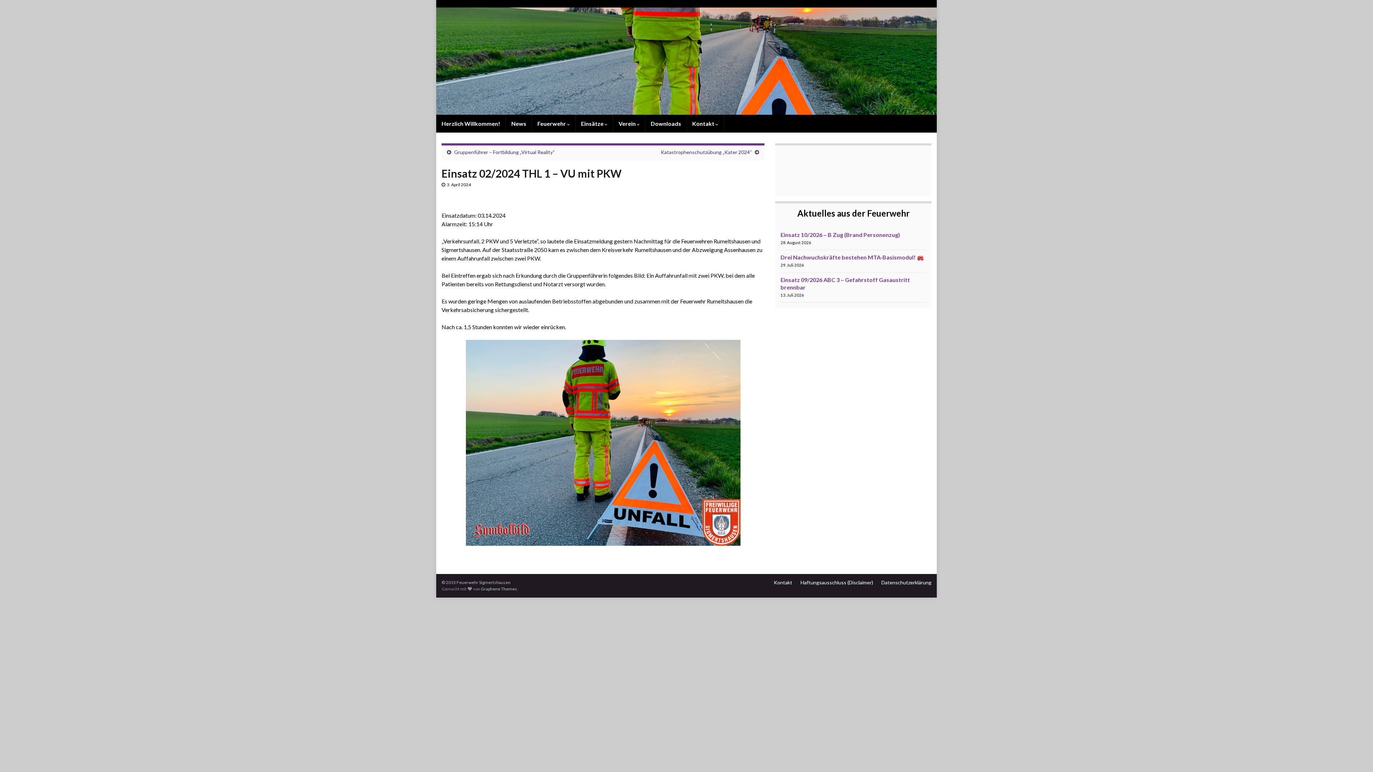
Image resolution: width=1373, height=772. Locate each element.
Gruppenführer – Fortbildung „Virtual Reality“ (504, 152)
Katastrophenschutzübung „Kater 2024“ (706, 152)
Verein (628, 123)
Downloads (666, 123)
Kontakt (703, 123)
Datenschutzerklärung (906, 582)
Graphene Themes (499, 589)
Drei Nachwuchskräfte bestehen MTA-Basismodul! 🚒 (852, 257)
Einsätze (593, 123)
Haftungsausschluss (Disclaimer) (837, 582)
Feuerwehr (552, 123)
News (518, 123)
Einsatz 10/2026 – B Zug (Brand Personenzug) (840, 234)
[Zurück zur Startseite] (686, 61)
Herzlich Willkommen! (471, 123)
